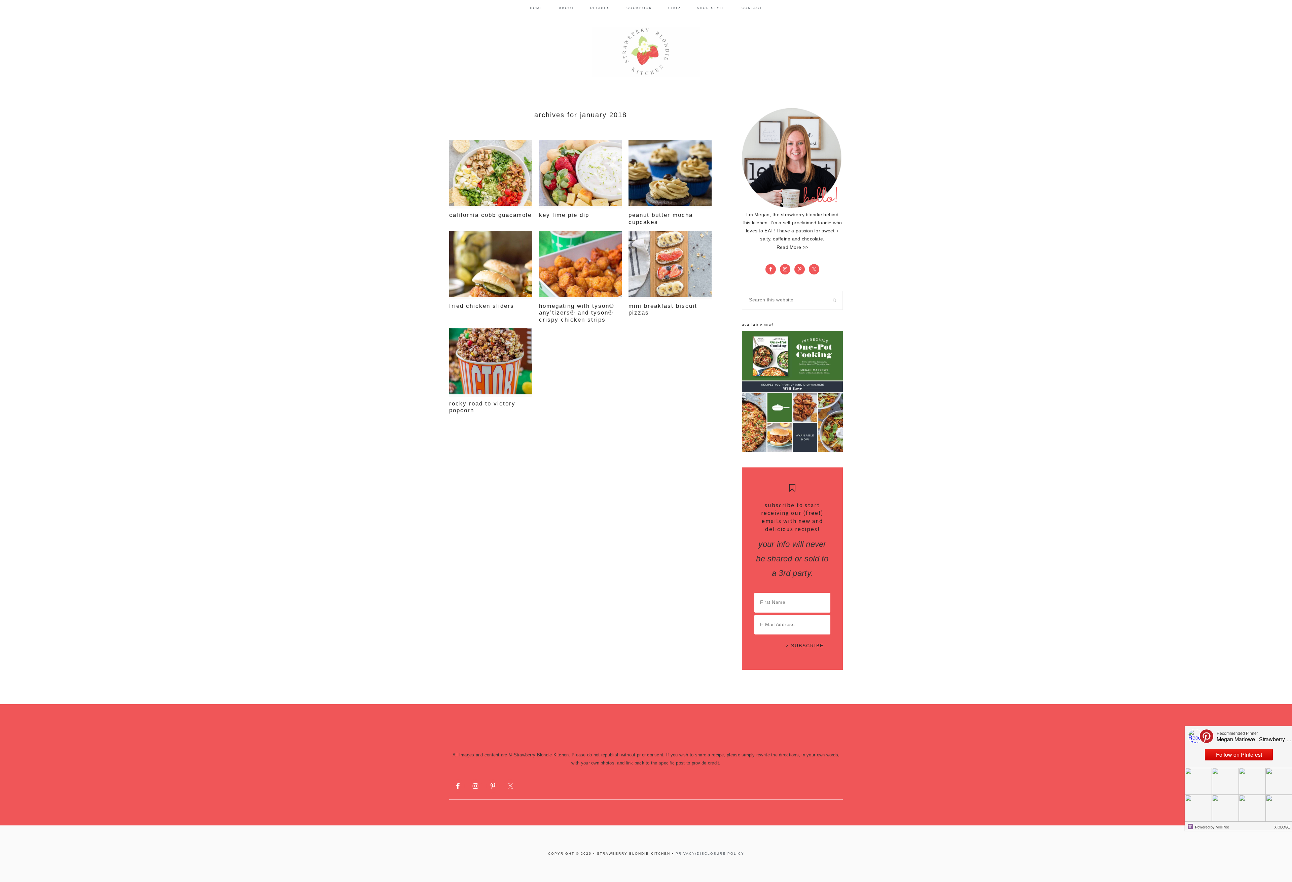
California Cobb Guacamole (490, 215)
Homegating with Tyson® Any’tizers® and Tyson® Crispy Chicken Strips (576, 313)
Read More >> (792, 247)
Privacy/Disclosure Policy (710, 853)
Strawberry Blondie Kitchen (646, 52)
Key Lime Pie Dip (564, 215)
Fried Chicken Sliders (481, 306)
